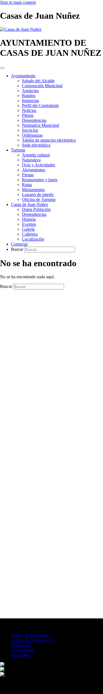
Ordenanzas (32, 135)
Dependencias (34, 120)
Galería (28, 229)
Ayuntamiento (23, 75)
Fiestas (28, 174)
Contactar (19, 244)
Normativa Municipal (40, 125)
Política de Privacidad (30, 635)
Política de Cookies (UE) (32, 640)
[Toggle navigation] (2, 68)
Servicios (30, 130)
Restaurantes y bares (39, 179)
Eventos (29, 224)
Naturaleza (31, 160)
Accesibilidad (23, 650)
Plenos (28, 115)
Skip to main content (18, 2)
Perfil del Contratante (40, 105)
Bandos (28, 95)
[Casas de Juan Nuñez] (20, 29)
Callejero (30, 234)
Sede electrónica (36, 145)
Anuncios (30, 90)
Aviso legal (20, 645)
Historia (29, 219)
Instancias (30, 100)
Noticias (29, 110)
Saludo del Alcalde (38, 80)
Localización (33, 239)
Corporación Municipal (42, 85)
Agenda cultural (36, 155)
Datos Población (36, 209)
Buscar (17, 249)
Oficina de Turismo (38, 199)
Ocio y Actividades (38, 165)
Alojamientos (33, 169)
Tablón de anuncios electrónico (49, 140)
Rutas (27, 184)
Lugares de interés (38, 194)
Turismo (18, 150)
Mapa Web (20, 655)
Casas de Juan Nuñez (29, 204)
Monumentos (33, 189)
